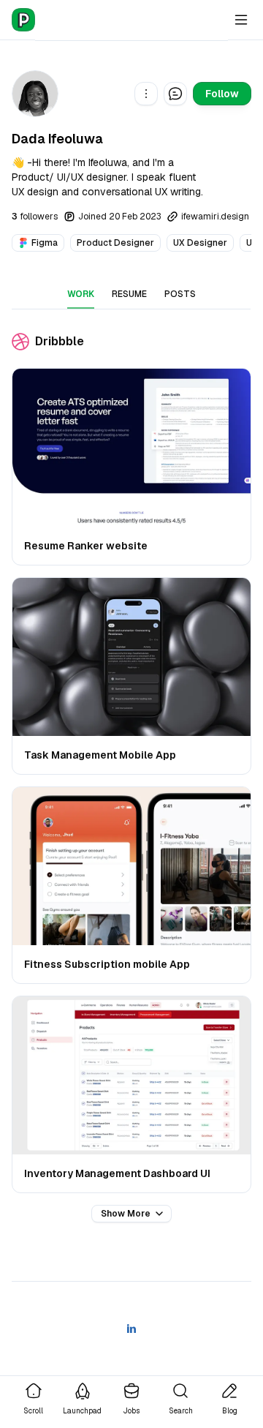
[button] (146, 93)
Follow (222, 93)
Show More (125, 1214)
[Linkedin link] (131, 1328)
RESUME (129, 294)
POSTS (180, 294)
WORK (80, 294)
